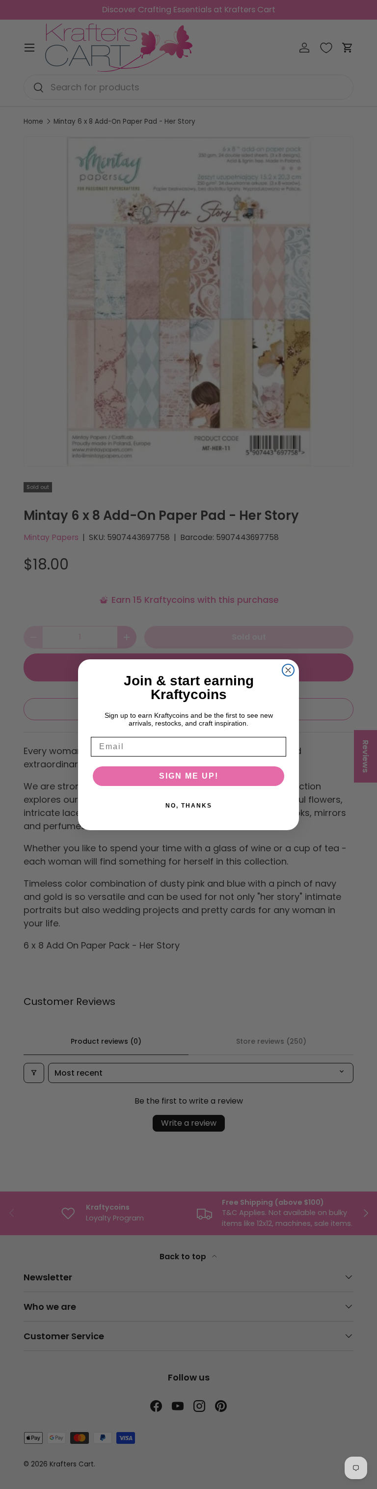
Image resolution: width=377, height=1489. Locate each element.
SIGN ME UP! (188, 776)
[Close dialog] (288, 670)
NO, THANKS (188, 805)
